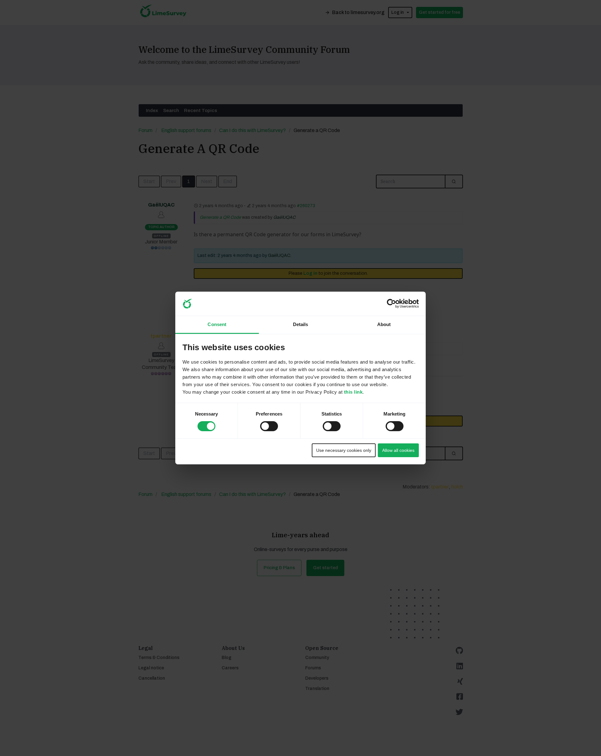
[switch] (263, 424)
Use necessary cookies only (343, 450)
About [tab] (384, 324)
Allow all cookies (398, 450)
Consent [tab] (217, 324)
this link (353, 392)
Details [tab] (300, 324)
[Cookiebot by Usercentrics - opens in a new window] (391, 303)
